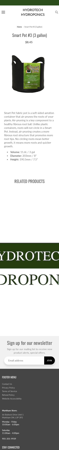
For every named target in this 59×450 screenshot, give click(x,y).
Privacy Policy (8, 388)
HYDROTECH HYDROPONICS (33, 12)
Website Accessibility (12, 398)
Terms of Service (9, 391)
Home (19, 27)
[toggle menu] (3, 12)
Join (49, 360)
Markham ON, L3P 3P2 (12, 417)
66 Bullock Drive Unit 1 (13, 414)
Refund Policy (8, 395)
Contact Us (7, 384)
